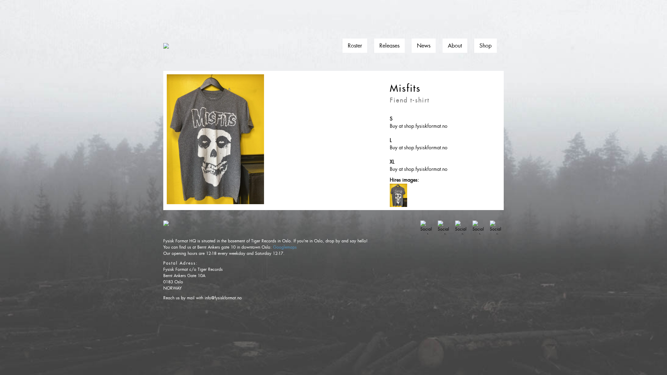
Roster (355, 45)
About (455, 45)
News (423, 45)
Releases (389, 45)
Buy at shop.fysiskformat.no (418, 126)
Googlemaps (285, 247)
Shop (485, 45)
